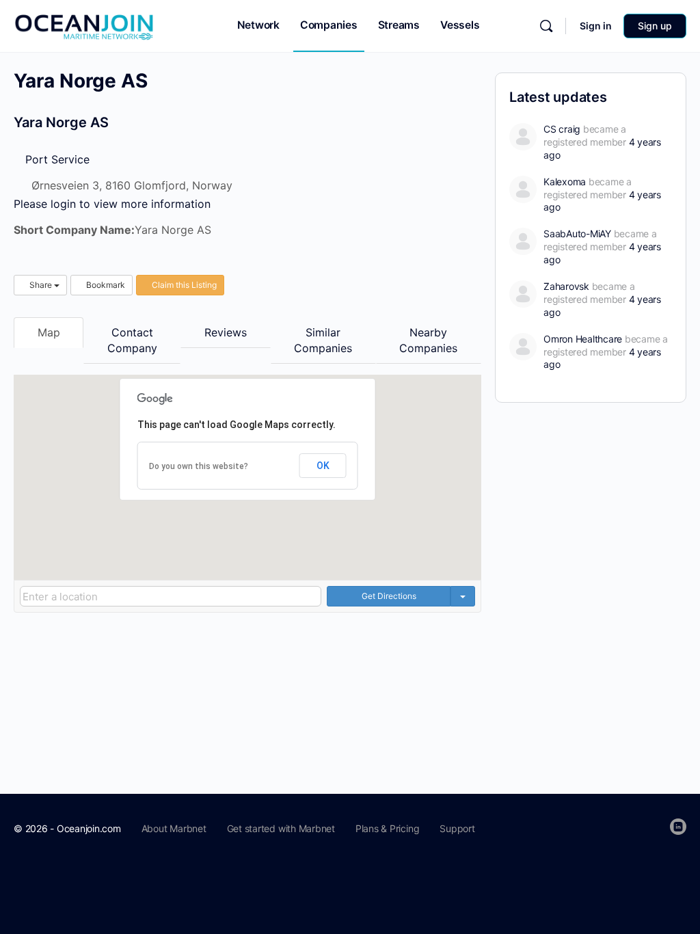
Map (49, 332)
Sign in (596, 25)
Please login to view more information (112, 204)
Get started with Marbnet (281, 828)
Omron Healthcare (582, 339)
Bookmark (104, 285)
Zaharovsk (566, 286)
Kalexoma (564, 181)
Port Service (56, 159)
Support (457, 828)
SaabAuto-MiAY (577, 233)
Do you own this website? (198, 466)
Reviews (225, 332)
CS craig (561, 129)
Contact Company (132, 340)
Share (40, 285)
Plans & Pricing (387, 828)
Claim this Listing (183, 285)
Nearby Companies (428, 340)
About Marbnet (174, 828)
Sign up (655, 25)
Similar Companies (323, 340)
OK (323, 465)
